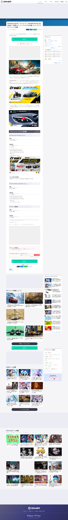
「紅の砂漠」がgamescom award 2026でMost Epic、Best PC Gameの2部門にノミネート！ (55, 444)
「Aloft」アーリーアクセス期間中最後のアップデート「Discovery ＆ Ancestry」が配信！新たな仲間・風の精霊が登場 (13, 485)
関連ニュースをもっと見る (25, 343)
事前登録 (50, 352)
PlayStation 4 (52, 40)
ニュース (40, 1)
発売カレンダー (57, 1)
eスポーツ (51, 362)
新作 (46, 352)
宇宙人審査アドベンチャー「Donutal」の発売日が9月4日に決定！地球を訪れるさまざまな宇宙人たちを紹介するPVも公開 (27, 457)
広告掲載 (40, 511)
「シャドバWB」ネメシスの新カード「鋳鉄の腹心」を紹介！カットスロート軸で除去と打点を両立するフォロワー (12, 378)
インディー (47, 354)
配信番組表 (62, 1)
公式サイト (52, 47)
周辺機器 (47, 356)
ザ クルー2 (30, 34)
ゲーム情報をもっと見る (56, 62)
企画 (49, 366)
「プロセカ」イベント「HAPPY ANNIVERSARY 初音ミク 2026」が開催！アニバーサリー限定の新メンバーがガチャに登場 (12, 404)
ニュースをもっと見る (24, 409)
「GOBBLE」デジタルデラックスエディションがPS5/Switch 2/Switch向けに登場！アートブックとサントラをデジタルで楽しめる (41, 485)
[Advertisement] (34, 10)
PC (48, 40)
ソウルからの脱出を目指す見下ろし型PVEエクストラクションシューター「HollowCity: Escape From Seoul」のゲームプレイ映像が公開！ (55, 458)
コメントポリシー (32, 248)
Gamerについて (25, 511)
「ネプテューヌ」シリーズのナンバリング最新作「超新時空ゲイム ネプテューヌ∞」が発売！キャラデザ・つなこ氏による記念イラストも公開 (37, 378)
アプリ (51, 1)
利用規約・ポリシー (32, 511)
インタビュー (29, 432)
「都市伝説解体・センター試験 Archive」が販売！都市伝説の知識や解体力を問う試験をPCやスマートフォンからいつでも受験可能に (13, 471)
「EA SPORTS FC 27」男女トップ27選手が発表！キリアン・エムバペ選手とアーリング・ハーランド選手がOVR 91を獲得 (13, 444)
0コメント (15, 29)
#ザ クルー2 (11, 270)
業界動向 (47, 362)
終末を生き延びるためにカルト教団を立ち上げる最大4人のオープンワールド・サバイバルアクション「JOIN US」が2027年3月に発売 (27, 485)
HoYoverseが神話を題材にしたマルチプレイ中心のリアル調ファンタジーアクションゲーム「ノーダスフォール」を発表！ (37, 391)
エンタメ (50, 358)
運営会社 (43, 511)
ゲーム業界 (24, 432)
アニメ (46, 360)
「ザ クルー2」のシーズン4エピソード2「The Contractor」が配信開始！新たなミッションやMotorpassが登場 (15, 338)
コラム (46, 366)
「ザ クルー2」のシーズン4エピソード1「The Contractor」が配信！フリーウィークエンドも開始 (34, 338)
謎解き (46, 358)
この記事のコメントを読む (25, 43)
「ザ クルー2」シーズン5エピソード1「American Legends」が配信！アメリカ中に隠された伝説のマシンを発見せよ (15, 322)
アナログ (56, 354)
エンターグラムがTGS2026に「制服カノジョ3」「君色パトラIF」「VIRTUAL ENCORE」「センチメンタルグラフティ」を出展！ (37, 404)
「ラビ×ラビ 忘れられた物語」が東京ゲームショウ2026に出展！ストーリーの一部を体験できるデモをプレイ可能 (41, 457)
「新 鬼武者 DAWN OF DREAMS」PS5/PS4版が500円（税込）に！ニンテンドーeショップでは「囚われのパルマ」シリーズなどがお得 (24, 378)
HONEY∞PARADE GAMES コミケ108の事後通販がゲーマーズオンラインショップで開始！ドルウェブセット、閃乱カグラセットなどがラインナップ (41, 444)
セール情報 (13, 432)
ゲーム (45, 1)
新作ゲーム (8, 432)
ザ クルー (49, 43)
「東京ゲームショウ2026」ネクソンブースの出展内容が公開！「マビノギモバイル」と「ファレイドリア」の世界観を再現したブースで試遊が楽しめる (41, 471)
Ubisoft (49, 39)
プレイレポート (35, 432)
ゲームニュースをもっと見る (56, 332)
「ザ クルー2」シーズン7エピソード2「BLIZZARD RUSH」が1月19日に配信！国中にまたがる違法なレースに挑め (15, 305)
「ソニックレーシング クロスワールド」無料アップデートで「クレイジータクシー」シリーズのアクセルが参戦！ (24, 404)
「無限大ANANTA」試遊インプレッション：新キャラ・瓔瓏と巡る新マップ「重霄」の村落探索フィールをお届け (55, 471)
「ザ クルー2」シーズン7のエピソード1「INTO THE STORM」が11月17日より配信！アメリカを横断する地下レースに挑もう (34, 305)
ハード (59, 354)
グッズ (54, 358)
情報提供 (36, 511)
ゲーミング (51, 356)
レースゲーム (50, 42)
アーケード (51, 354)
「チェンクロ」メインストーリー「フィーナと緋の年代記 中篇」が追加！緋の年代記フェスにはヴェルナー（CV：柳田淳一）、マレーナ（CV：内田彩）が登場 (24, 392)
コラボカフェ (58, 358)
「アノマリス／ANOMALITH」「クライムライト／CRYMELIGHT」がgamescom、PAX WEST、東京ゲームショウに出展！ (12, 391)
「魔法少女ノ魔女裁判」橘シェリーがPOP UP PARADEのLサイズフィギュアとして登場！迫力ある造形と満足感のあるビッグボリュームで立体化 (55, 485)
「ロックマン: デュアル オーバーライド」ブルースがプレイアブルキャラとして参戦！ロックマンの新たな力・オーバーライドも (27, 444)
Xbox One (55, 40)
